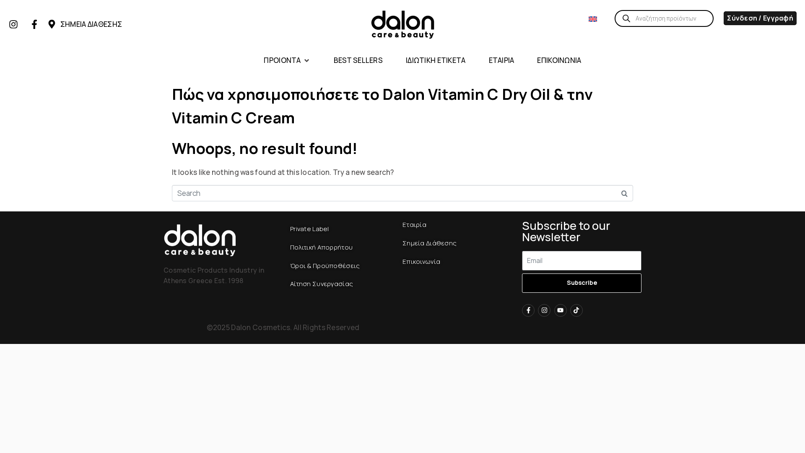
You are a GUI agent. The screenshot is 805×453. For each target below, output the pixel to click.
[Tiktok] (576, 310)
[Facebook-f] (34, 24)
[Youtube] (560, 310)
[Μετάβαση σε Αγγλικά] (592, 18)
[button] (287, 61)
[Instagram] (13, 24)
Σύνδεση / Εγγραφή (760, 18)
